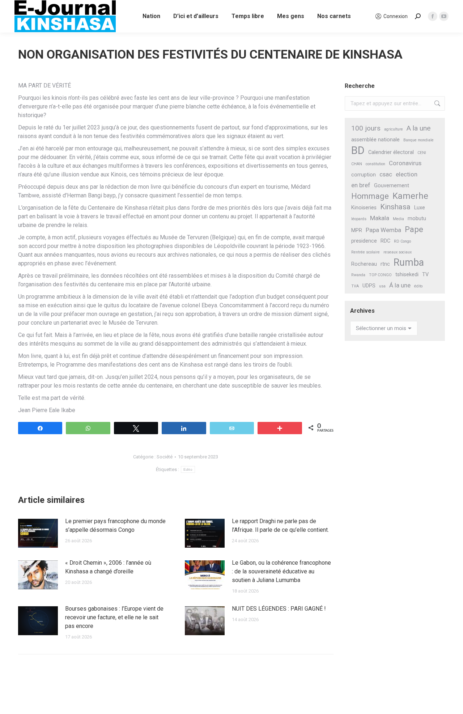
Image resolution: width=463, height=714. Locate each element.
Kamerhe (410, 196)
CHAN (356, 164)
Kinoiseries (364, 208)
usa (382, 286)
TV (425, 275)
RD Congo (402, 241)
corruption (363, 175)
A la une (418, 128)
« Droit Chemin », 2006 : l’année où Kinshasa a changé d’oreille (108, 567)
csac (385, 174)
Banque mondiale (418, 140)
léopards (358, 219)
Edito (188, 469)
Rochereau (364, 264)
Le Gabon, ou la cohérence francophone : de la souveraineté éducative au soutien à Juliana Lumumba (281, 571)
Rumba (409, 263)
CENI (421, 152)
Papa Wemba (383, 230)
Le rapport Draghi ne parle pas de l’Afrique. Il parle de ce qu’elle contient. (280, 525)
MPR (356, 230)
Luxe (419, 208)
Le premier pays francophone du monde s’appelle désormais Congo (115, 525)
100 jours (366, 128)
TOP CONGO (380, 275)
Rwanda (358, 275)
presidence (364, 241)
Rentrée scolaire (365, 252)
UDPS (368, 286)
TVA (355, 286)
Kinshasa (395, 206)
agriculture (393, 129)
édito (418, 286)
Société (165, 456)
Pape (414, 229)
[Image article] (38, 533)
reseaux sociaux (397, 252)
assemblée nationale (375, 140)
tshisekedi (407, 275)
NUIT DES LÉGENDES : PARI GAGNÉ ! (279, 608)
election (406, 174)
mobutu (417, 218)
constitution (375, 164)
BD (358, 150)
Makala (379, 218)
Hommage (370, 196)
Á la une (400, 285)
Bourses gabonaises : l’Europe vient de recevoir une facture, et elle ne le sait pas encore (114, 617)
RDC (385, 241)
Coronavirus (405, 163)
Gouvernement (391, 186)
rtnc (385, 264)
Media (398, 219)
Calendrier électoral (391, 152)
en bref (360, 185)
